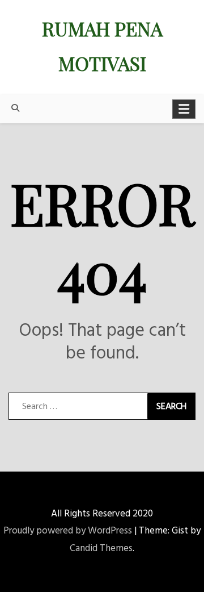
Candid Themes (101, 548)
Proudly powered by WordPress (67, 531)
